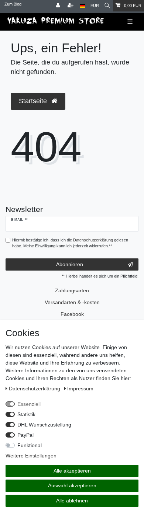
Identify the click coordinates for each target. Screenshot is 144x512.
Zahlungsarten (72, 290)
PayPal (25, 435)
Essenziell (29, 404)
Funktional (29, 445)
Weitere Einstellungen (31, 456)
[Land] (82, 5)
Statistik (26, 414)
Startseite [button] (34, 101)
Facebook (72, 314)
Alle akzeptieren (72, 471)
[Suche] (107, 5)
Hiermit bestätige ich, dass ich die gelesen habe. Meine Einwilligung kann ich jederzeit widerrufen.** (70, 243)
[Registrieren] (71, 5)
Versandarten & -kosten (72, 302)
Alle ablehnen (72, 501)
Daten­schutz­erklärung (35, 388)
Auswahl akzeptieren (72, 485)
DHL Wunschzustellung (44, 425)
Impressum (80, 388)
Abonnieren (69, 264)
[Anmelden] (59, 5)
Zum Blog (12, 4)
